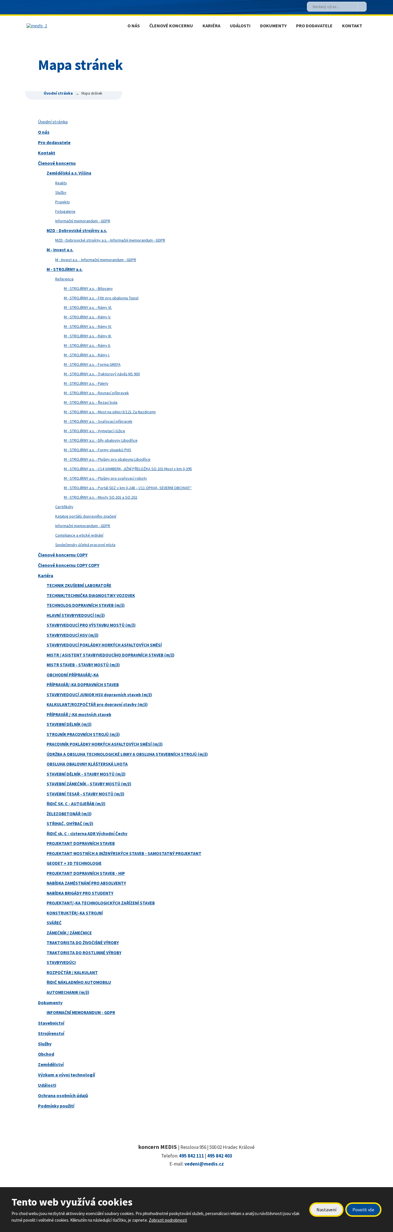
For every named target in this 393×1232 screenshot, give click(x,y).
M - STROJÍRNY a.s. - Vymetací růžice (94, 430)
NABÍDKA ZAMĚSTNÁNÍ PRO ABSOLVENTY (86, 883)
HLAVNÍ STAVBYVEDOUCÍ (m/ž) (76, 615)
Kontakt (46, 153)
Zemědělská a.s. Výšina (69, 173)
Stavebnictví (51, 1023)
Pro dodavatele (54, 142)
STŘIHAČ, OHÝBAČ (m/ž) (70, 823)
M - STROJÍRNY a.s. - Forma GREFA (92, 364)
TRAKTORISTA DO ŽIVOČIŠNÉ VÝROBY (83, 942)
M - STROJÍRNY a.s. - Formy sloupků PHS (97, 449)
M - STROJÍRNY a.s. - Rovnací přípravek (96, 392)
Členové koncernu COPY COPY (68, 565)
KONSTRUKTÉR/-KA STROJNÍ (75, 913)
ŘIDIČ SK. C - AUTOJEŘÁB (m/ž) (76, 803)
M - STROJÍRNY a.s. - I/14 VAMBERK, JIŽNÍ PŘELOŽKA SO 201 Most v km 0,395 (128, 468)
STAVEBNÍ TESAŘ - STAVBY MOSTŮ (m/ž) (85, 794)
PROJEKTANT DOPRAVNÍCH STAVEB (81, 843)
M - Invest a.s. (60, 249)
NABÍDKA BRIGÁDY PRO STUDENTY (80, 893)
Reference (64, 279)
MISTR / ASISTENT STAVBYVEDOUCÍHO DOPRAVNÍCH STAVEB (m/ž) (110, 655)
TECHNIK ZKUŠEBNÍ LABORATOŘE (79, 585)
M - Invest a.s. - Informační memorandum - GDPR (95, 259)
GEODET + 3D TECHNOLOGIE (74, 863)
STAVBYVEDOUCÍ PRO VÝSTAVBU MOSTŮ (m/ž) (91, 625)
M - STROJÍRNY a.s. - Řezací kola (90, 402)
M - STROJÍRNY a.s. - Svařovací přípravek (98, 421)
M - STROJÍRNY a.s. (65, 269)
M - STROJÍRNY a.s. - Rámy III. (88, 335)
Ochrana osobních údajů (63, 1095)
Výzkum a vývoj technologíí (66, 1075)
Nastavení (326, 1209)
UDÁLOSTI (240, 25)
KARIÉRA (211, 25)
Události (47, 1085)
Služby (60, 192)
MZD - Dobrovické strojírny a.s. (77, 230)
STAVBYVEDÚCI (61, 962)
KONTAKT (352, 25)
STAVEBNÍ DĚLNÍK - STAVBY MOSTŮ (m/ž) (86, 774)
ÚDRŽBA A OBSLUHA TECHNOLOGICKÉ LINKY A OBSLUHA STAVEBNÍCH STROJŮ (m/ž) (127, 754)
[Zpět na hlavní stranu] (65, 25)
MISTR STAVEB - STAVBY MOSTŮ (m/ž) (83, 664)
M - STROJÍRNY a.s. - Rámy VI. (88, 307)
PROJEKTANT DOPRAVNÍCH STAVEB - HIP (86, 873)
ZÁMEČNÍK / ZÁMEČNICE (69, 933)
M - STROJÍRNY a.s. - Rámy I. (87, 354)
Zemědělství (51, 1064)
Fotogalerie (65, 211)
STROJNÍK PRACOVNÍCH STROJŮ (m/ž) (83, 734)
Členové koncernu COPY (62, 555)
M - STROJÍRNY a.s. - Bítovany (88, 288)
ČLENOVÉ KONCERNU (171, 25)
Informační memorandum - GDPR (82, 220)
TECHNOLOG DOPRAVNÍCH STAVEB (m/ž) (86, 605)
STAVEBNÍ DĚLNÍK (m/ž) (69, 724)
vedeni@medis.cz (204, 1164)
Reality (61, 182)
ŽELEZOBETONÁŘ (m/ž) (69, 813)
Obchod (46, 1054)
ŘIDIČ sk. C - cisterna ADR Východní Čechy (87, 833)
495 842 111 (191, 1156)
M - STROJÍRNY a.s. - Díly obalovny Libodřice (101, 440)
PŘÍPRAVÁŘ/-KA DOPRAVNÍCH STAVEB (83, 684)
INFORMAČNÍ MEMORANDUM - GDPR (81, 1012)
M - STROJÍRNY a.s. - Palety (86, 383)
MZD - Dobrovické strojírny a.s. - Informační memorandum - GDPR (110, 240)
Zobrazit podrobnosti (168, 1220)
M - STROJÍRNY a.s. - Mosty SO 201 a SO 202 (100, 497)
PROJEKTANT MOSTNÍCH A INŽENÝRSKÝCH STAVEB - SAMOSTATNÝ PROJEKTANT (124, 853)
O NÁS (133, 25)
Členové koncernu (57, 163)
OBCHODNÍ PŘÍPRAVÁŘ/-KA (73, 675)
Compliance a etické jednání (79, 535)
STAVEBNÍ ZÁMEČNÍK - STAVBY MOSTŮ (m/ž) (89, 784)
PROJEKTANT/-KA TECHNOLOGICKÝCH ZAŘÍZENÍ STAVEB (101, 903)
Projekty (62, 201)
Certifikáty (64, 506)
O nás (43, 132)
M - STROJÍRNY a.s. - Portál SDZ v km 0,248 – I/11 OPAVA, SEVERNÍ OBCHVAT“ (128, 487)
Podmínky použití (56, 1106)
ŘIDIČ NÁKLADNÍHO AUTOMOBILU (79, 982)
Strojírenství (51, 1033)
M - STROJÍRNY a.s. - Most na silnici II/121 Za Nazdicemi (110, 411)
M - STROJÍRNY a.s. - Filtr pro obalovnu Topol (101, 298)
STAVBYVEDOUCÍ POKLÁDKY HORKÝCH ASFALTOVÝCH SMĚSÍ (104, 645)
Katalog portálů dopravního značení (85, 516)
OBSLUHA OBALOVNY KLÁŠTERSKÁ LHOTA (87, 764)
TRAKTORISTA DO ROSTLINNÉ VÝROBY (84, 952)
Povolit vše (363, 1209)
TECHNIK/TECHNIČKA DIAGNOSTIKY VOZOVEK (91, 595)
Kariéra (45, 575)
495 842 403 (219, 1156)
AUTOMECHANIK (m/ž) (68, 992)
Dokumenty (50, 1002)
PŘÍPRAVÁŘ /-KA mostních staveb (79, 714)
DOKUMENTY (273, 25)
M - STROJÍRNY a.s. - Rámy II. (87, 345)
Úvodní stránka (53, 122)
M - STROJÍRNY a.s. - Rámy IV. (88, 326)
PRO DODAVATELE (314, 25)
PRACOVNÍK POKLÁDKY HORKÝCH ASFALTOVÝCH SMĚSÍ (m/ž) (105, 744)
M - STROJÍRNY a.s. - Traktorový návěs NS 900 (102, 373)
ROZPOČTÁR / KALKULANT (72, 972)
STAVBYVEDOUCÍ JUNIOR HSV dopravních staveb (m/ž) (99, 694)
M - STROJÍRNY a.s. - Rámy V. (87, 317)
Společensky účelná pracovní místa (85, 544)
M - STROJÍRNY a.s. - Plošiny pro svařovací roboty (105, 478)
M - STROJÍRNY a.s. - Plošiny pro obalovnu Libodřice (107, 459)
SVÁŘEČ (54, 922)
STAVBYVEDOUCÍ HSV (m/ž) (72, 635)
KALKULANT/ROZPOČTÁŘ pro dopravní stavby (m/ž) (97, 704)
